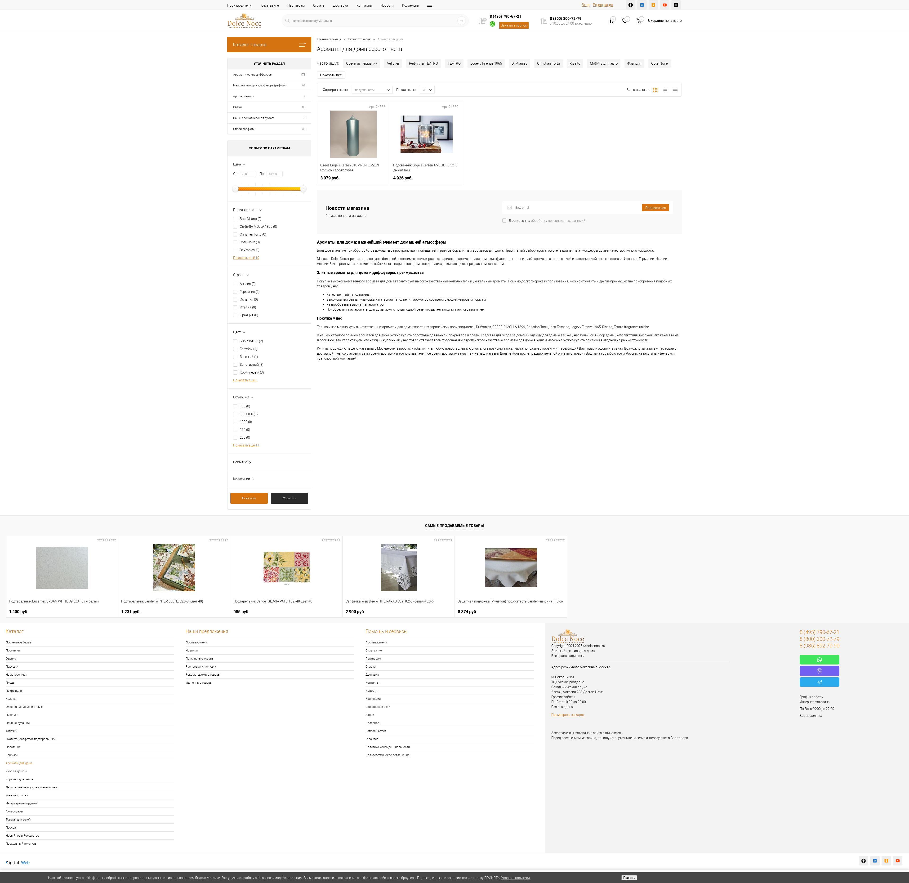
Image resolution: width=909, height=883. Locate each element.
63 (303, 85)
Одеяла (11, 658)
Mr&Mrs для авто (604, 63)
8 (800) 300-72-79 (565, 18)
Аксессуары (14, 811)
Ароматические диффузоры (252, 74)
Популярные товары (200, 658)
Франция (249, 315)
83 (303, 107)
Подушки (12, 666)
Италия (248, 307)
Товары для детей (18, 819)
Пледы (10, 682)
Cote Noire (250, 242)
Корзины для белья (19, 779)
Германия (250, 292)
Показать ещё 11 (246, 445)
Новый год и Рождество (22, 835)
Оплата (319, 5)
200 (245, 437)
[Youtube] (664, 5)
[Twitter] (676, 5)
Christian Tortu (253, 234)
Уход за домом (16, 771)
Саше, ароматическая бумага (254, 118)
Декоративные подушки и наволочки (31, 787)
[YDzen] (630, 5)
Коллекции (410, 5)
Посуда (11, 827)
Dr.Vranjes (249, 250)
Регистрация (603, 5)
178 (302, 74)
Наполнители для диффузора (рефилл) (259, 85)
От (235, 174)
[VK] (642, 5)
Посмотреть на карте (567, 715)
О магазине (270, 5)
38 (303, 129)
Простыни (13, 650)
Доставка (340, 5)
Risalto (575, 63)
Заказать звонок (514, 25)
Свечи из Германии (361, 63)
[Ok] (653, 5)
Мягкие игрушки (17, 795)
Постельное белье (18, 642)
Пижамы (12, 715)
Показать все (331, 75)
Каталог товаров (250, 44)
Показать (249, 498)
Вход (585, 5)
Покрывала (14, 690)
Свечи (237, 107)
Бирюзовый (251, 341)
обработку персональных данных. (557, 221)
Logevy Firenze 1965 (486, 63)
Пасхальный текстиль (21, 843)
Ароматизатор (243, 96)
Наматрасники (16, 674)
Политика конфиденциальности (387, 747)
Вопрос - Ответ (375, 731)
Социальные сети (377, 707)
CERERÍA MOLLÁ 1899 (258, 226)
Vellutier (393, 63)
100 (245, 406)
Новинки (192, 650)
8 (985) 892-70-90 (819, 646)
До (261, 174)
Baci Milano (251, 219)
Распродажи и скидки (201, 666)
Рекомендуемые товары (203, 674)
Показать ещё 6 (245, 380)
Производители (239, 5)
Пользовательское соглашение (387, 755)
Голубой (248, 349)
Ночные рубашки (18, 723)
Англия (248, 284)
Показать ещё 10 (246, 258)
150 (245, 430)
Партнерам (296, 5)
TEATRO (454, 63)
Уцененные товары (199, 682)
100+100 (249, 414)
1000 (246, 422)
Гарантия (371, 739)
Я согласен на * (547, 221)
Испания (249, 299)
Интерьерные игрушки (21, 803)
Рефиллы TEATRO (423, 63)
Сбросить (289, 498)
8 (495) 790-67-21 (505, 16)
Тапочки (11, 731)
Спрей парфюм (243, 129)
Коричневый (252, 372)
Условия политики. (515, 878)
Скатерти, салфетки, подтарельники (30, 739)
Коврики (12, 755)
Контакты (364, 5)
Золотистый (251, 364)
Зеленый (249, 357)
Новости (387, 5)
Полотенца (13, 747)
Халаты (11, 698)
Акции (369, 715)
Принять (629, 877)
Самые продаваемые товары (454, 525)
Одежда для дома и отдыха (25, 707)
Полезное (372, 723)
